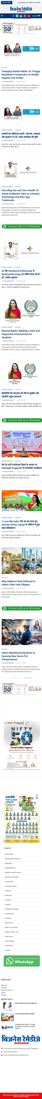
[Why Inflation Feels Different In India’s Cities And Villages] (22, 560)
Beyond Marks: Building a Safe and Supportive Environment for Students (21, 334)
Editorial (8, 891)
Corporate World (10, 886)
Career (3, 993)
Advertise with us (7, 990)
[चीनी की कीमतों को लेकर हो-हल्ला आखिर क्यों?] (7, 1006)
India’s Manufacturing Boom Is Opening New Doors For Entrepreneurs (18, 656)
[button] (14, 2)
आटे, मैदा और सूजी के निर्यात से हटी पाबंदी (24, 1014)
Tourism (8, 950)
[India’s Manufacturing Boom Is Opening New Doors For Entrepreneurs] (22, 632)
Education (8, 895)
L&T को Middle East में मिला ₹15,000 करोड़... (29, 2)
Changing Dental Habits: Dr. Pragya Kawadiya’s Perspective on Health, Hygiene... (25, 1026)
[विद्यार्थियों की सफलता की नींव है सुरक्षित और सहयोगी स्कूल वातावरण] (22, 372)
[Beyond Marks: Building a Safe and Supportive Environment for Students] (22, 310)
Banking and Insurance (12, 859)
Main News (9, 923)
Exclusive (8, 900)
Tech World (9, 946)
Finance (7, 904)
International (9, 914)
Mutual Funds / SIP (11, 932)
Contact (3, 995)
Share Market (9, 941)
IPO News (8, 918)
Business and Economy (13, 872)
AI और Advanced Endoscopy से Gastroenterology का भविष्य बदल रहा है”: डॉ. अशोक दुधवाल (21, 274)
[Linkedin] (24, 15)
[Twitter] (17, 15)
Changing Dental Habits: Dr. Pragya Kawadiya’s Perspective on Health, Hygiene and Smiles (21, 74)
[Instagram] (21, 15)
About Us (4, 985)
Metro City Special (11, 927)
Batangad (8, 863)
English (34, 16)
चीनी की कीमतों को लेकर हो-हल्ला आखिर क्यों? (26, 1003)
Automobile (9, 854)
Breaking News (10, 868)
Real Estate (9, 936)
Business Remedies (8, 81)
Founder (4, 988)
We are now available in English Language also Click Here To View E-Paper (21, 1095)
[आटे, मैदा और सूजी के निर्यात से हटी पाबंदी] (7, 1017)
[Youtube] (28, 15)
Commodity (9, 882)
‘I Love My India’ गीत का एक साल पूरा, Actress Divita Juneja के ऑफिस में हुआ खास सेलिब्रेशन (21, 524)
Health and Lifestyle (12, 909)
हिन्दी (39, 16)
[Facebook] (13, 15)
